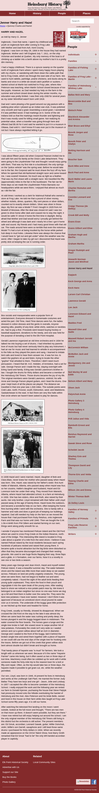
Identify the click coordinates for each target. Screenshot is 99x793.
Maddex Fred (75, 323)
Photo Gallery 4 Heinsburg (76, 410)
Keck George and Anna (80, 281)
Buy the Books (9, 777)
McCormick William (78, 347)
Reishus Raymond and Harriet (80, 435)
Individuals (82, 54)
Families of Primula (82, 518)
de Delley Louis (76, 503)
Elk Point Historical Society (15, 762)
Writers (82, 534)
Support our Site (10, 772)
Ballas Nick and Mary (79, 95)
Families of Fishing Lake (82, 68)
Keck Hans (73, 288)
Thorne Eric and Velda (79, 474)
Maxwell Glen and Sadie (77, 330)
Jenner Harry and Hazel (80, 268)
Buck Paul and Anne (78, 172)
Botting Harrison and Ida (79, 151)
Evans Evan (74, 221)
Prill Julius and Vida (78, 419)
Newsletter (84, 781)
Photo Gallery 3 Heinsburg (76, 401)
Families (82, 61)
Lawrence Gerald (77, 301)
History (37, 13)
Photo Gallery (9, 782)
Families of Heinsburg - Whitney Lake (82, 86)
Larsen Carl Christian (79, 294)
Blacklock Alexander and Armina (78, 118)
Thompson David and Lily (79, 466)
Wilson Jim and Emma (79, 490)
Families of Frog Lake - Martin (82, 77)
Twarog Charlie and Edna (78, 482)
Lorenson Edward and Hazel (79, 315)
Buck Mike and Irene (78, 166)
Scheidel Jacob (76, 450)
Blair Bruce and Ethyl (79, 126)
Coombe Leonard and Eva (79, 198)
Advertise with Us (10, 767)
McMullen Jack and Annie (78, 355)
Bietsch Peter (75, 110)
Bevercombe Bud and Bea (79, 102)
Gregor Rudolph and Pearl (78, 251)
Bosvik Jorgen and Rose (78, 133)
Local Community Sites (44, 762)
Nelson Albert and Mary (80, 381)
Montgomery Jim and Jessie (79, 364)
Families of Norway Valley (82, 510)
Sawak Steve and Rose (80, 443)
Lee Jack (72, 307)
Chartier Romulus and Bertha (79, 189)
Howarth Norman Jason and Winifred (78, 260)
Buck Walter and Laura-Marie (80, 180)
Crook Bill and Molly (78, 215)
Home (12, 13)
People (62, 13)
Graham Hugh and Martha (77, 235)
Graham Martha (76, 244)
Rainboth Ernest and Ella (78, 426)
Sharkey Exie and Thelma (77, 457)
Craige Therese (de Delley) (78, 207)
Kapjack (72, 275)
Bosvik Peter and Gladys (77, 142)
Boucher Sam (75, 159)
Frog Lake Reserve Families (82, 526)
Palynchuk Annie (77, 394)
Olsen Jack (74, 387)
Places (86, 13)
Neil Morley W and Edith (77, 373)
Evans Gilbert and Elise (80, 228)
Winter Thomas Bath (78, 496)
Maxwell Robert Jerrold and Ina (80, 339)
